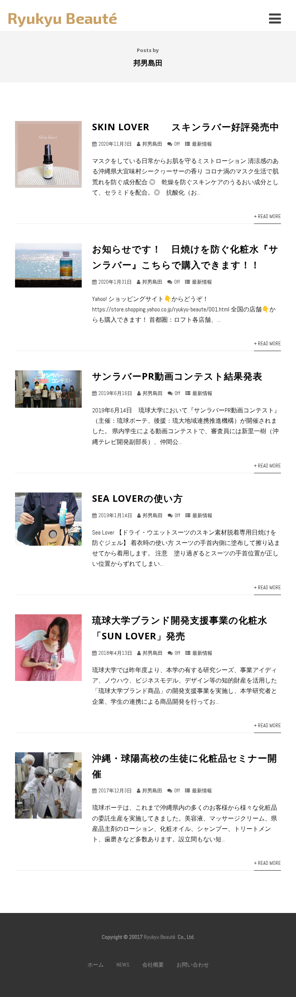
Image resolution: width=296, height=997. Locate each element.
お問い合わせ (193, 964)
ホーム (95, 964)
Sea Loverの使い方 (137, 498)
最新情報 (202, 144)
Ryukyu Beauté (62, 17)
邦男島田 (152, 144)
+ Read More (267, 216)
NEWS (123, 964)
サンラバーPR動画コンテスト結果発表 (177, 376)
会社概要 (153, 964)
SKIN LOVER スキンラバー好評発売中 (185, 126)
